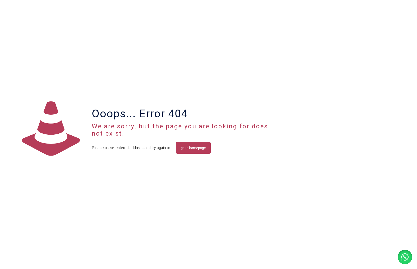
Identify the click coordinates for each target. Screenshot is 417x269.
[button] (405, 257)
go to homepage (193, 148)
